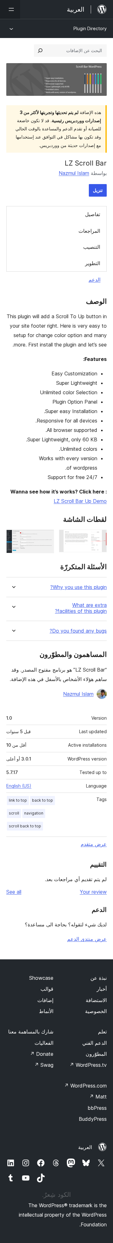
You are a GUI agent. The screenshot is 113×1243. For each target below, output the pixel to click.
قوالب (46, 989)
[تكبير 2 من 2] (45, 538)
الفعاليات (44, 1043)
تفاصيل (92, 214)
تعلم (102, 1031)
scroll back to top (25, 826)
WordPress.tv (88, 1065)
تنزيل (98, 190)
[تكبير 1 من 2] (98, 538)
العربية (85, 1147)
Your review (93, 892)
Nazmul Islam (74, 173)
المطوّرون (96, 1054)
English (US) (18, 785)
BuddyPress (93, 1119)
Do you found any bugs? (78, 631)
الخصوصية (96, 1011)
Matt (98, 1096)
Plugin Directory (90, 28)
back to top (42, 800)
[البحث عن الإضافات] (40, 50)
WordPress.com (85, 1085)
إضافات (45, 1000)
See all (13, 892)
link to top (18, 800)
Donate (41, 1054)
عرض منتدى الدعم (87, 939)
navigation (33, 813)
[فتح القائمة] (10, 9)
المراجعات (89, 231)
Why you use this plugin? (78, 587)
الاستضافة (96, 1000)
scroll (14, 813)
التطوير (92, 263)
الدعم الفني (94, 1043)
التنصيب (91, 247)
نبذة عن (98, 978)
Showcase (41, 978)
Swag (43, 1065)
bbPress (97, 1108)
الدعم (94, 279)
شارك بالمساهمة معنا (30, 1031)
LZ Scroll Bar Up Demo (80, 501)
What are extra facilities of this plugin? (81, 608)
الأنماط (46, 1011)
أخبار (102, 989)
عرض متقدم (94, 844)
